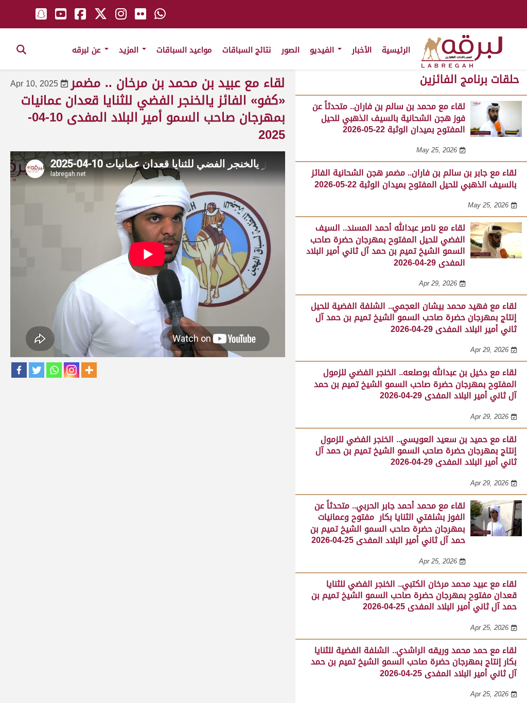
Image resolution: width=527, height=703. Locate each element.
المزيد (130, 50)
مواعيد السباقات (184, 50)
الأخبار (362, 50)
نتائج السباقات (246, 50)
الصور (291, 50)
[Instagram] (71, 370)
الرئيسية (396, 50)
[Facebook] (19, 370)
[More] (89, 370)
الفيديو (323, 50)
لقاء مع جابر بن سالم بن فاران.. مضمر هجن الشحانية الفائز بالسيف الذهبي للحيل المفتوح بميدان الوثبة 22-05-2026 (414, 178)
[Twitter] (36, 370)
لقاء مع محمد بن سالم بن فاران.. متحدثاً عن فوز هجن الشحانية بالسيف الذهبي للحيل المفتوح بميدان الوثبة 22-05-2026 (388, 117)
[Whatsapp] (54, 370)
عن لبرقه (87, 50)
